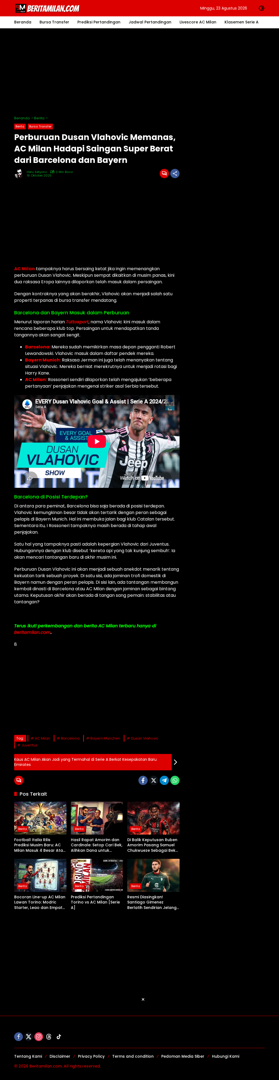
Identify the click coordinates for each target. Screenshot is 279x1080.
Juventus (29, 745)
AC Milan (24, 269)
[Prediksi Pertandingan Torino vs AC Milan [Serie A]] (97, 875)
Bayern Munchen (105, 738)
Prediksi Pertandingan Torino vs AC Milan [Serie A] (95, 902)
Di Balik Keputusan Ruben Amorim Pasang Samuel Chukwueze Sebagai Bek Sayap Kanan (152, 845)
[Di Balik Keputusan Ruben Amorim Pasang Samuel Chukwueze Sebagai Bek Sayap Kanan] (153, 818)
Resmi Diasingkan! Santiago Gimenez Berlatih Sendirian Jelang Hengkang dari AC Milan (152, 903)
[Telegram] (164, 780)
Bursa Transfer (40, 126)
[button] (261, 8)
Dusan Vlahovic (144, 738)
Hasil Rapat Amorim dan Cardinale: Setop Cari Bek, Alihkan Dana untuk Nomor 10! (96, 845)
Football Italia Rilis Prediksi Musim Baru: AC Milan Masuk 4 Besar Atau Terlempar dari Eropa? (39, 845)
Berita (20, 126)
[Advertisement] (139, 72)
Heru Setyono (37, 172)
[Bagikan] (175, 173)
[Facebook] (143, 780)
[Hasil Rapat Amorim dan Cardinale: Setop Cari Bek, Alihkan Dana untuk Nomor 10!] (97, 818)
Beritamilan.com (32, 632)
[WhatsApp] (175, 780)
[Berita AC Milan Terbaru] (48, 8)
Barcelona (70, 738)
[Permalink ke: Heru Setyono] (20, 173)
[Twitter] (153, 780)
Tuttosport (77, 322)
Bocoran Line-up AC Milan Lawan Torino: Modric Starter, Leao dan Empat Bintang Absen (39, 903)
